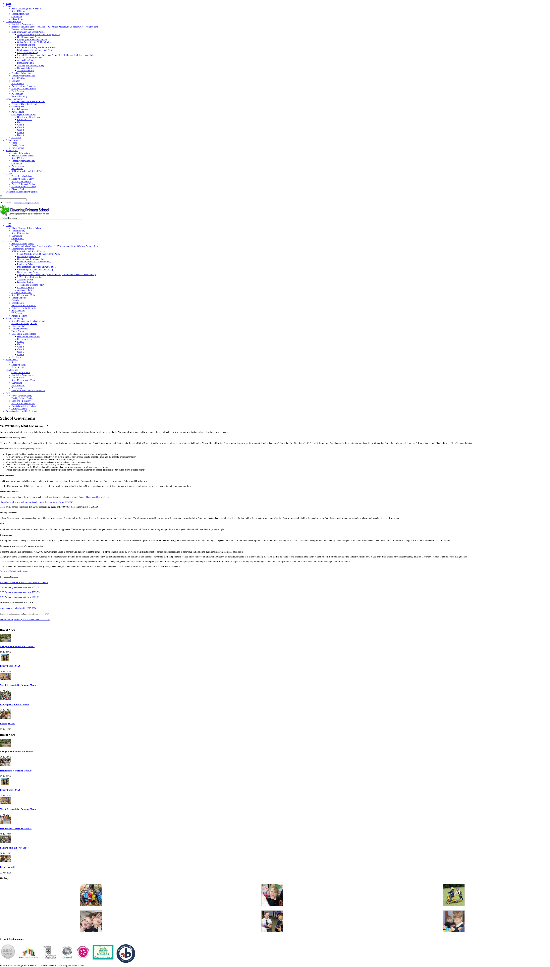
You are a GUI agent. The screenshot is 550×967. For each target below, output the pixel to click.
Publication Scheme (26, 45)
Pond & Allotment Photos (23, 184)
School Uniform (18, 78)
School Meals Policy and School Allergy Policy (38, 34)
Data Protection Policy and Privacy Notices (36, 47)
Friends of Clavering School (24, 104)
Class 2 (20, 124)
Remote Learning (19, 96)
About (8, 6)
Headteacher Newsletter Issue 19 (16, 770)
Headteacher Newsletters (22, 29)
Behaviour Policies (25, 63)
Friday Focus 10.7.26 (10, 666)
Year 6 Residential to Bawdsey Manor (18, 685)
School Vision (17, 158)
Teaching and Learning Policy (30, 65)
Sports (14, 143)
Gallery (9, 173)
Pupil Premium (18, 91)
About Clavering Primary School (26, 8)
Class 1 (20, 122)
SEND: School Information (29, 57)
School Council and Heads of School (28, 101)
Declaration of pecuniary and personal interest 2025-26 (25, 619)
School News (12, 140)
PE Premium (17, 94)
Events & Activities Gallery (23, 186)
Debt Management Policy (28, 37)
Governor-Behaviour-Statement (14, 571)
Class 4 (20, 130)
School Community (14, 99)
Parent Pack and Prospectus (23, 86)
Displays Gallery (19, 189)
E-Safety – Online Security (23, 88)
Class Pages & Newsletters (23, 114)
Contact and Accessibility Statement (22, 192)
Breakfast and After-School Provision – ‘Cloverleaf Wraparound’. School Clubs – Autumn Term (54, 26)
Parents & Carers (13, 21)
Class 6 (20, 135)
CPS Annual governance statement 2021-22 (20, 597)
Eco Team (16, 137)
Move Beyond (78, 965)
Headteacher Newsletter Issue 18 (16, 828)
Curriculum (16, 16)
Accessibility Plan (25, 60)
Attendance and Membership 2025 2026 (18, 608)
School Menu (17, 83)
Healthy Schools (18, 145)
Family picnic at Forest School (14, 704)
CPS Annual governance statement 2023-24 (20, 587)
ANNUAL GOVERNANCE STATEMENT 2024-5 (24, 582)
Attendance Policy (25, 70)
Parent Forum (17, 112)
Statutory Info (12, 150)
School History (18, 11)
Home (8, 3)
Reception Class (24, 119)
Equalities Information (21, 73)
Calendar (15, 81)
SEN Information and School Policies (28, 32)
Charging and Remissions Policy (32, 39)
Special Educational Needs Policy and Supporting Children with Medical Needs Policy (56, 55)
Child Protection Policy (27, 52)
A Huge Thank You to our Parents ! (17, 646)
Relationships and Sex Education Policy (35, 50)
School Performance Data (23, 75)
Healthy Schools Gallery (22, 179)
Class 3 (20, 127)
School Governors (19, 109)
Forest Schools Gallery (21, 176)
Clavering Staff (18, 106)
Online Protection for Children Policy (34, 42)
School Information (20, 14)
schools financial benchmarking (86, 497)
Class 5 (20, 132)
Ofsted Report (17, 19)
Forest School (17, 148)
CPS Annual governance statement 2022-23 (20, 592)
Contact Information (20, 153)
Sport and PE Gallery (21, 181)
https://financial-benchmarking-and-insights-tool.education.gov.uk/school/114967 (36, 502)
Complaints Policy (25, 68)
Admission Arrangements (22, 24)
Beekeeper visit (7, 723)
